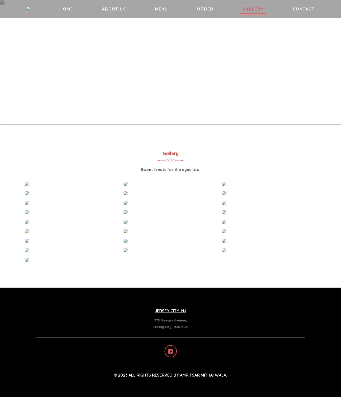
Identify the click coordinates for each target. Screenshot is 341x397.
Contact (304, 8)
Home (66, 8)
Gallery (253, 8)
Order (205, 8)
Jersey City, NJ (170, 310)
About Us (114, 8)
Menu (161, 8)
